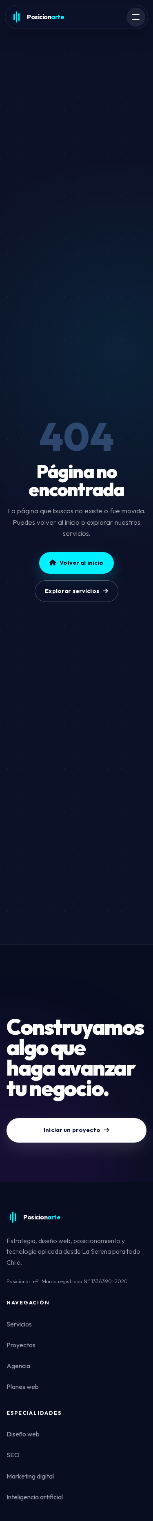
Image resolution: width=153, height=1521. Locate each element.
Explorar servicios (72, 591)
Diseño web (23, 1434)
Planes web (23, 1386)
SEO (13, 1455)
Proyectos (21, 1345)
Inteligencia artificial (35, 1497)
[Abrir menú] (135, 17)
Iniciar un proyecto (72, 1130)
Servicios (19, 1324)
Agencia (18, 1366)
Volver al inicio (81, 562)
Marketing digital (30, 1476)
